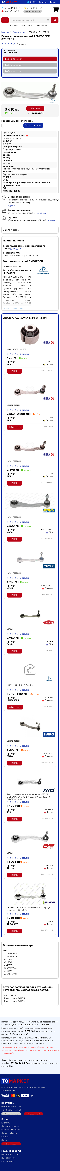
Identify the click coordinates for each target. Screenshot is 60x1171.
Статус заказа (11, 1144)
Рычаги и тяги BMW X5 (14, 998)
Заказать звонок (11, 1114)
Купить (36, 108)
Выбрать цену (15, 427)
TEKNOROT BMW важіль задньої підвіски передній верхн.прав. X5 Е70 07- (29, 908)
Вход (53, 2)
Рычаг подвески (14, 461)
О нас (4, 1140)
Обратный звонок (32, 11)
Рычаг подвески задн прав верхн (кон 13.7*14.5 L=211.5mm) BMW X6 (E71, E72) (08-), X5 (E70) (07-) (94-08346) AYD (30, 797)
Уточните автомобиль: (11, 51)
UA (34, 2)
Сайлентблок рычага (16, 349)
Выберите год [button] (12, 71)
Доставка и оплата (10, 1126)
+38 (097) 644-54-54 (11, 1106)
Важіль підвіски (14, 405)
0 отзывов (21, 44)
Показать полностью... (13, 308)
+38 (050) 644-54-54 (11, 1110)
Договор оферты (9, 1133)
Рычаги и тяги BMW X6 (14, 1001)
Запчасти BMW (9, 995)
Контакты (43, 2)
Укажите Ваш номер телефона (17, 121)
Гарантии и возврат (10, 1130)
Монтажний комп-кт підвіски (20, 685)
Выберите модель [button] (14, 65)
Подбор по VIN (33, 1114)
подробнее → (12, 206)
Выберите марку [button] (13, 59)
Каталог (5, 1137)
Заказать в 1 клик (33, 125)
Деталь (10, 629)
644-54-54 (12, 8)
